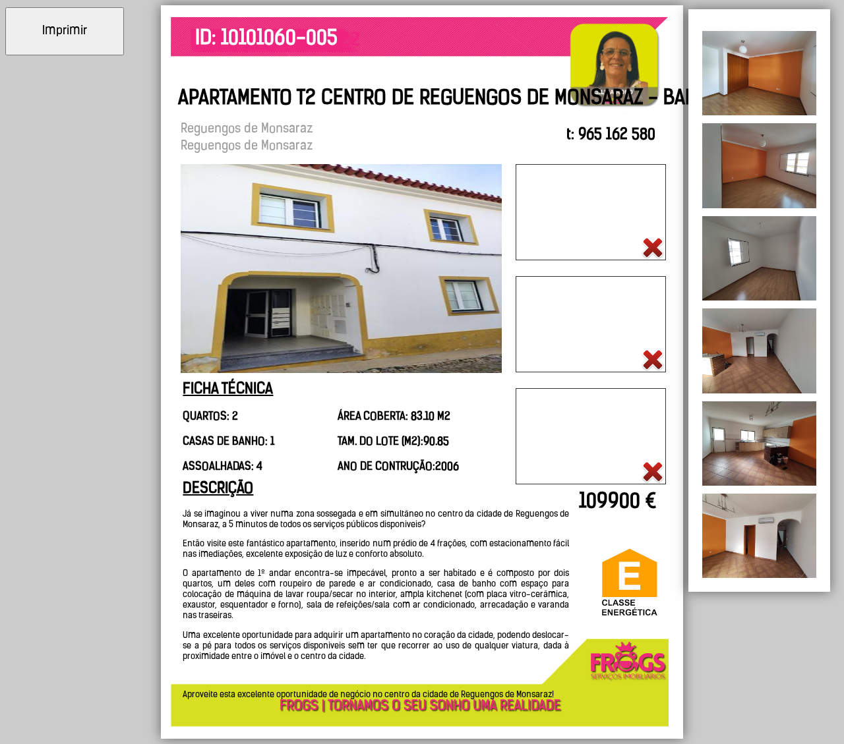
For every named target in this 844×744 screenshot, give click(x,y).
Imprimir (64, 32)
